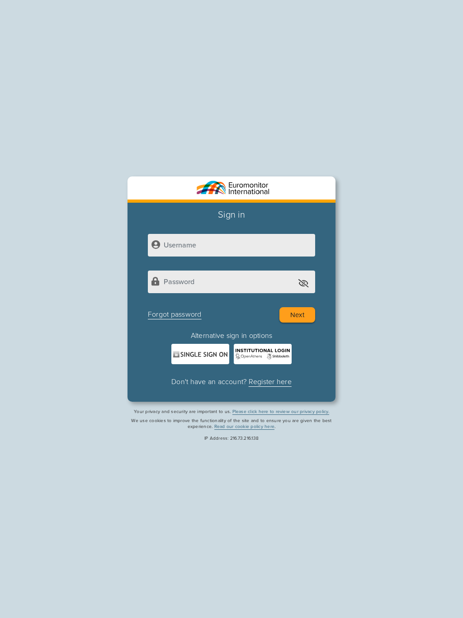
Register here (270, 381)
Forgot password (175, 314)
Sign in (231, 214)
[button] (304, 283)
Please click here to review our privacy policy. (280, 411)
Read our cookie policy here (244, 426)
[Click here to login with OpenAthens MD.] (263, 354)
